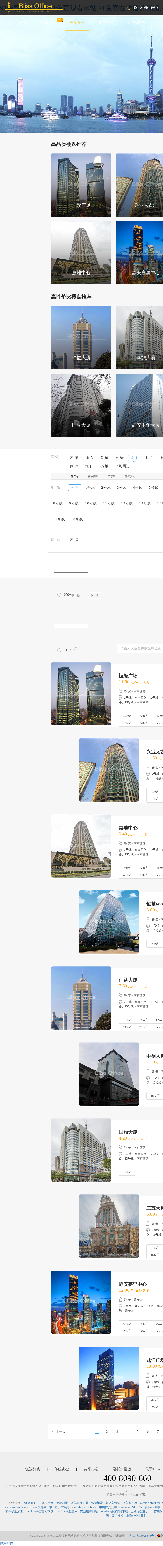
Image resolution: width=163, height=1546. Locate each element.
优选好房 (48, 23)
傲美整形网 (130, 1503)
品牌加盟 (97, 1503)
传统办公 (77, 23)
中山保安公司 (108, 1507)
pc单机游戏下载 (42, 1507)
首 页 (22, 23)
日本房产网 (46, 1503)
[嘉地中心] (81, 252)
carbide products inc (84, 1507)
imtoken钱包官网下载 (39, 1511)
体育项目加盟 (79, 1503)
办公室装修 (112, 1503)
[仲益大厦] (81, 337)
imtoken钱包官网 (66, 1511)
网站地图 (7, 1543)
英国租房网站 (89, 1511)
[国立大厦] (81, 405)
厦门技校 (118, 1515)
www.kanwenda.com (16, 1507)
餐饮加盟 (62, 1503)
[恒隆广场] (81, 184)
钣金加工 (30, 1503)
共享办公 (106, 23)
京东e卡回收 (152, 1507)
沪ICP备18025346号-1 (143, 1535)
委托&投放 (136, 23)
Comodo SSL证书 (130, 1507)
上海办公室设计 (141, 1511)
